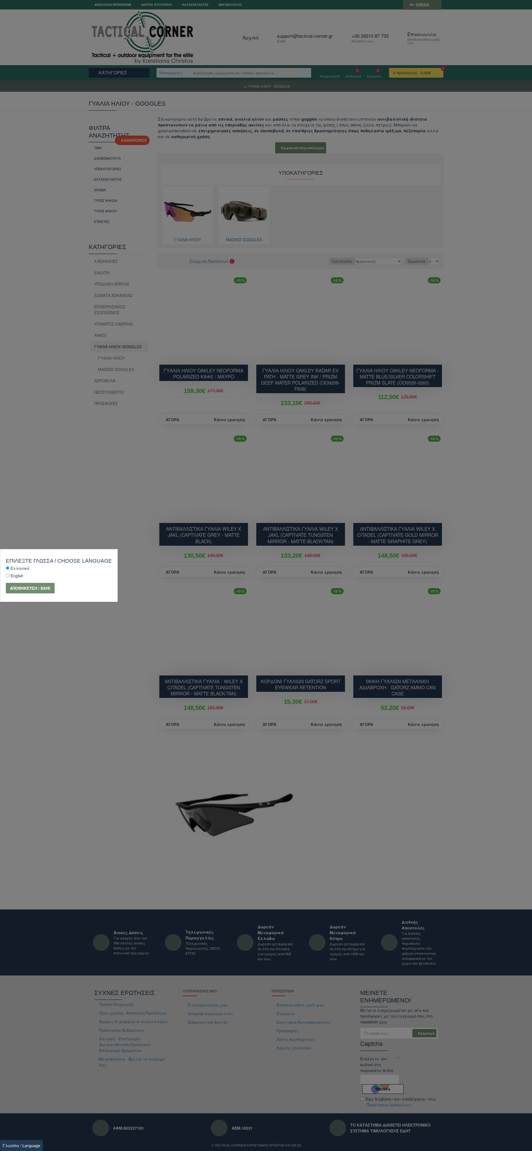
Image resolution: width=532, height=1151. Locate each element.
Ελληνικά (20, 568)
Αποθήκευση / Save (30, 588)
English (17, 575)
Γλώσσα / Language (21, 1145)
